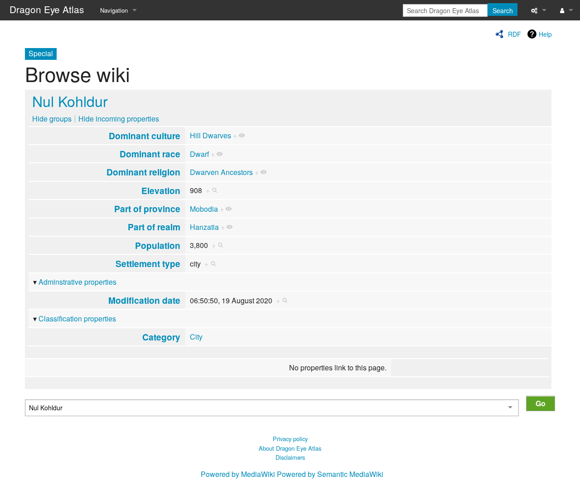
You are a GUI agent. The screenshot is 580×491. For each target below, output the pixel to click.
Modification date (144, 300)
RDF (514, 34)
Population (157, 245)
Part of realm (154, 226)
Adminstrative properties (77, 282)
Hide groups (52, 118)
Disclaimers (290, 457)
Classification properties (77, 318)
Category (161, 337)
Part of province (147, 208)
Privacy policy (290, 438)
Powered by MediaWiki (238, 474)
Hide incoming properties (118, 118)
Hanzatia (204, 227)
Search (503, 10)
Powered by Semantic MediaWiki (330, 474)
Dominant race (150, 153)
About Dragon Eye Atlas (290, 448)
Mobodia (204, 209)
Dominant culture (144, 135)
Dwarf (199, 154)
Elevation (160, 190)
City (196, 336)
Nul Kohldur (70, 100)
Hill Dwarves (210, 135)
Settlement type (148, 263)
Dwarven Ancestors (221, 172)
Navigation (114, 10)
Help (545, 34)
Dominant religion (143, 171)
